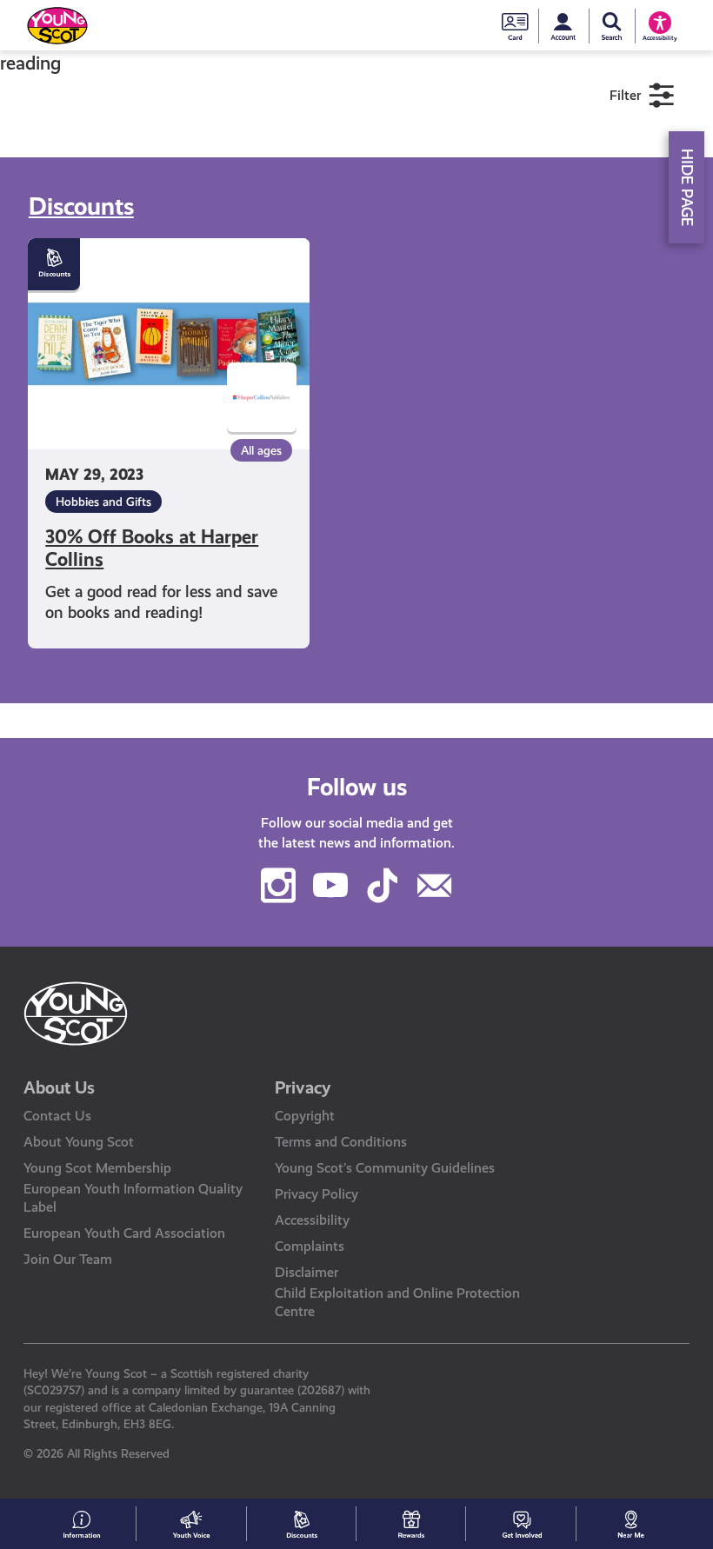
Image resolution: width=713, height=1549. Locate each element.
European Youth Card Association (124, 1233)
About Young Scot (78, 1141)
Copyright (305, 1115)
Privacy (303, 1087)
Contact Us (57, 1115)
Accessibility (312, 1220)
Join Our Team (67, 1259)
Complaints (309, 1246)
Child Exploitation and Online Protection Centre (397, 1302)
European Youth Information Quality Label (133, 1197)
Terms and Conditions (341, 1141)
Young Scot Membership (97, 1168)
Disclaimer (306, 1272)
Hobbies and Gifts (103, 502)
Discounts (81, 206)
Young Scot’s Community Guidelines (385, 1168)
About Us (59, 1087)
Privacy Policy (316, 1194)
